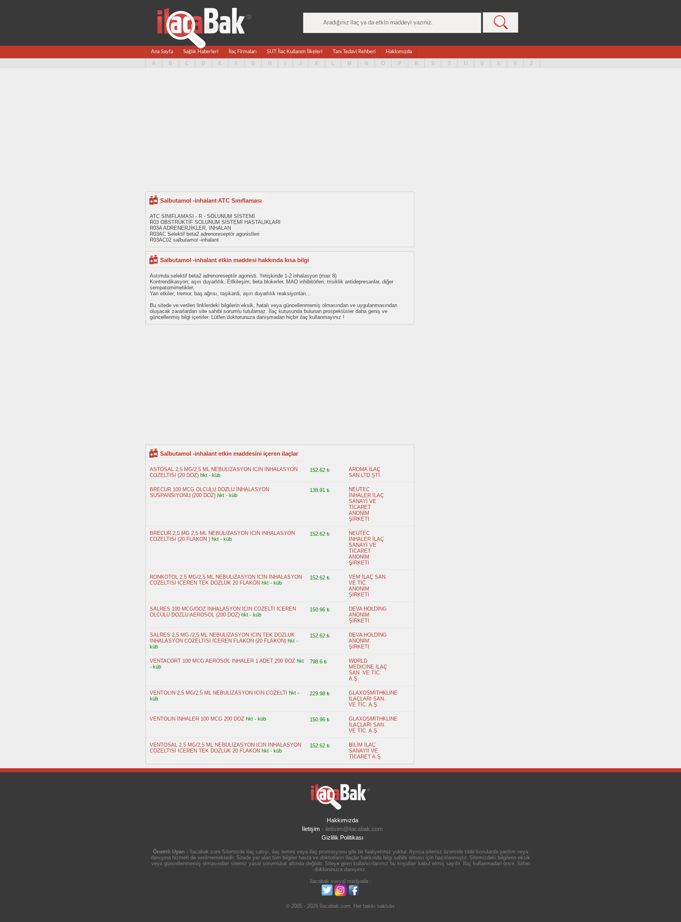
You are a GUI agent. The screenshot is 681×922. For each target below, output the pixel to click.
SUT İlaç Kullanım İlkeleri (294, 51)
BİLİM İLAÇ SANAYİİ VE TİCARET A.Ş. (365, 751)
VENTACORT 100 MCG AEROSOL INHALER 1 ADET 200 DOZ (222, 661)
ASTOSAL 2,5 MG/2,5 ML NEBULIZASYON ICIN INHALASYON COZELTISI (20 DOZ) (224, 472)
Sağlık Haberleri (200, 51)
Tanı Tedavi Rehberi (354, 51)
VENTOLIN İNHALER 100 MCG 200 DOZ (197, 719)
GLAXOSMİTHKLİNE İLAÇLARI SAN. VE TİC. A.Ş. (373, 699)
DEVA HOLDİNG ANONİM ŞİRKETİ (368, 615)
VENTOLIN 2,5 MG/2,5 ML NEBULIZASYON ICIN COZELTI (218, 693)
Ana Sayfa (162, 51)
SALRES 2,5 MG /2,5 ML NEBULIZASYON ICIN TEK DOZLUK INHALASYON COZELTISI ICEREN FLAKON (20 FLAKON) (222, 638)
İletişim (311, 828)
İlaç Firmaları (243, 51)
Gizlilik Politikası (342, 837)
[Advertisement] (340, 130)
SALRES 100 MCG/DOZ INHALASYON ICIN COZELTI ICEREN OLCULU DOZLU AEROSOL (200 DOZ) (223, 612)
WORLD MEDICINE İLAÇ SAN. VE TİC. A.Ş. (368, 670)
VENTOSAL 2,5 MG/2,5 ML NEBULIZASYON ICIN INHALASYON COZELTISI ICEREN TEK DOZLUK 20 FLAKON (225, 748)
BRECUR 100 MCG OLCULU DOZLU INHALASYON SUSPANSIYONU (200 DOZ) (209, 492)
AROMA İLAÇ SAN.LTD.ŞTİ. (365, 472)
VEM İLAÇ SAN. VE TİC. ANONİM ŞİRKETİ (368, 586)
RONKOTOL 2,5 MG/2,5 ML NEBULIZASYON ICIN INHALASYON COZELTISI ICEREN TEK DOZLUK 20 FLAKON (226, 580)
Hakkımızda (399, 51)
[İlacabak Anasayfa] (204, 28)
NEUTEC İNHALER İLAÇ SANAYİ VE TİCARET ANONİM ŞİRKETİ (366, 504)
